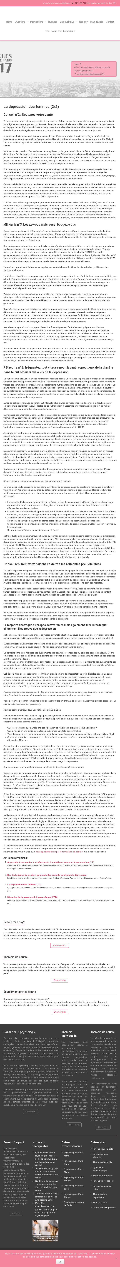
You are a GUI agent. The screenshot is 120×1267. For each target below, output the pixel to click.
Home (9, 21)
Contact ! (16, 1213)
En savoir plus (67, 21)
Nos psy (83, 21)
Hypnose (52, 21)
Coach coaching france (104, 1207)
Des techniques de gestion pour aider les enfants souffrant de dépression (47, 875)
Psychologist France (103, 1181)
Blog (47, 31)
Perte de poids (100, 1202)
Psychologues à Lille (103, 1149)
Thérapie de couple (102, 1162)
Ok (60, 1261)
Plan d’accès (96, 21)
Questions (20, 21)
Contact (110, 21)
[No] (116, 1258)
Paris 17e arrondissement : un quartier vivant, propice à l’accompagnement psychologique (46, 1209)
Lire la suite (30, 1111)
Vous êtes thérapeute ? (63, 31)
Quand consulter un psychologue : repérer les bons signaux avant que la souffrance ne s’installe (46, 1158)
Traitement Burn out (102, 1175)
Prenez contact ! (59, 945)
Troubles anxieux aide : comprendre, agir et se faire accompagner (46, 1196)
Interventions (36, 21)
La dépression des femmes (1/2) (24, 884)
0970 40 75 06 (81, 3)
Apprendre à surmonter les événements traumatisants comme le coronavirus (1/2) (50, 862)
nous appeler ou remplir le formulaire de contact (59, 851)
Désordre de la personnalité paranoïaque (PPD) (32, 897)
